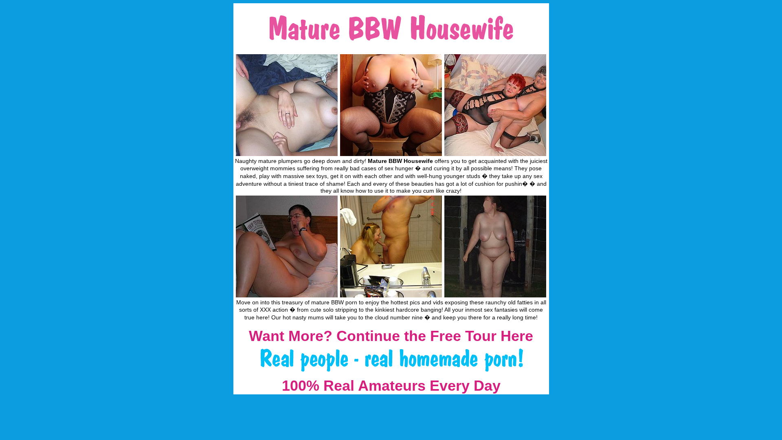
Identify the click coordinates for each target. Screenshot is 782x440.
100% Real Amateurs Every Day (391, 385)
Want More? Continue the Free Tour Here (391, 336)
